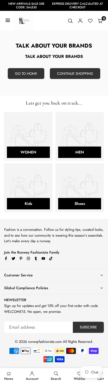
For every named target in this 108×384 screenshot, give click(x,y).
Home (8, 378)
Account (32, 378)
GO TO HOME (26, 73)
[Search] (70, 20)
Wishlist (79, 378)
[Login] (80, 20)
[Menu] (8, 20)
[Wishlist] (90, 20)
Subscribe (88, 327)
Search (56, 378)
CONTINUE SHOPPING (75, 73)
